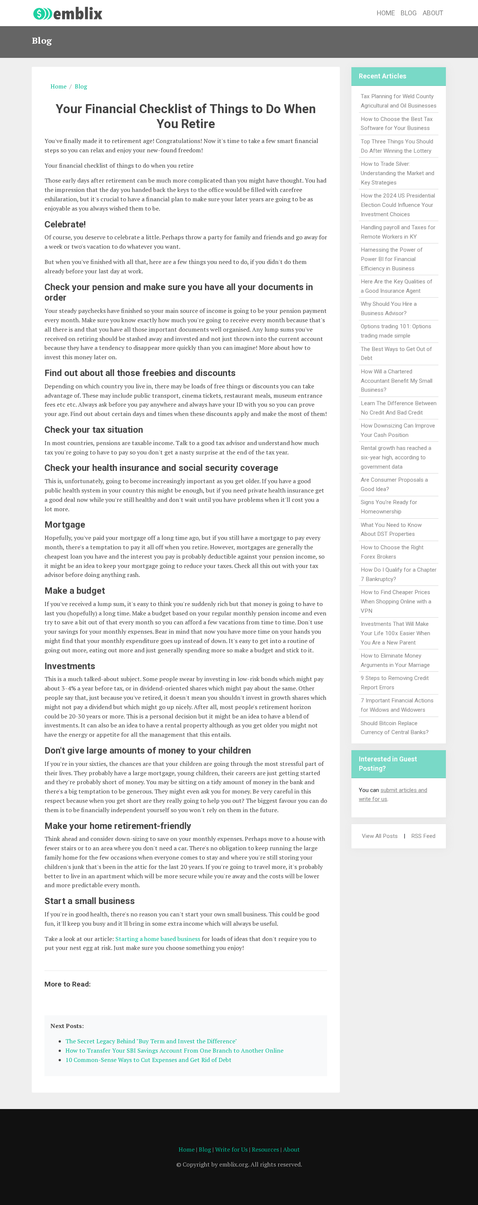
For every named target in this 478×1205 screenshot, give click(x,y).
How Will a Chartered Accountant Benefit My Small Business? (396, 381)
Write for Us (231, 1149)
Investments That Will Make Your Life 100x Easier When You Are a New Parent (395, 633)
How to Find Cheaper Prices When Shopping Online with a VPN (396, 601)
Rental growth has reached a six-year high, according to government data (396, 457)
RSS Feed (423, 836)
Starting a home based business (157, 939)
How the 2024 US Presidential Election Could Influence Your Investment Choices (398, 205)
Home (386, 13)
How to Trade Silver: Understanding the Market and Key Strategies (397, 173)
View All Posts (380, 836)
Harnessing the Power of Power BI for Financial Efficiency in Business (392, 259)
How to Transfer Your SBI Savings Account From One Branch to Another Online (174, 1050)
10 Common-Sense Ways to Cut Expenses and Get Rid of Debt (148, 1060)
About (433, 13)
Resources (265, 1149)
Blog (409, 13)
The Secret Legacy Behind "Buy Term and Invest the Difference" (151, 1041)
